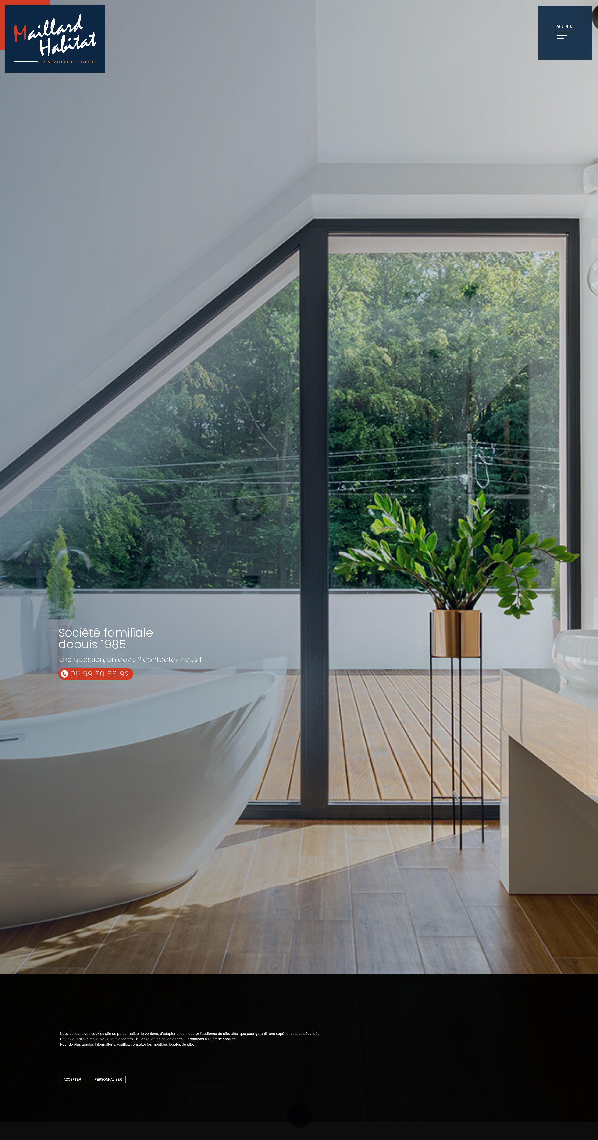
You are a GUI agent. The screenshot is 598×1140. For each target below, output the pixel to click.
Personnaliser (108, 1079)
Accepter (72, 1079)
